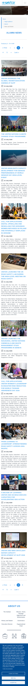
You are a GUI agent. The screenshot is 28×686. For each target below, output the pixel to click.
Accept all (13, 682)
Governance (21, 620)
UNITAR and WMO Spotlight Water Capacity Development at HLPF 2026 (13, 553)
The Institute (7, 611)
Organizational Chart (21, 625)
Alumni (6, 24)
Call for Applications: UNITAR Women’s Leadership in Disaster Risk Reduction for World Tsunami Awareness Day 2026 (14, 385)
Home (4, 19)
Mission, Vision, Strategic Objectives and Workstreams (21, 614)
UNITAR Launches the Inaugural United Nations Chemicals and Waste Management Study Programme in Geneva (13, 343)
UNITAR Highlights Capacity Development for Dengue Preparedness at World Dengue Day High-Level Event (13, 172)
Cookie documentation (8, 668)
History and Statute (7, 620)
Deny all (13, 678)
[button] (14, 68)
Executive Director (7, 624)
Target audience (8, 21)
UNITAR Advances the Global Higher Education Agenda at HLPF (13, 81)
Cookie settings (13, 673)
